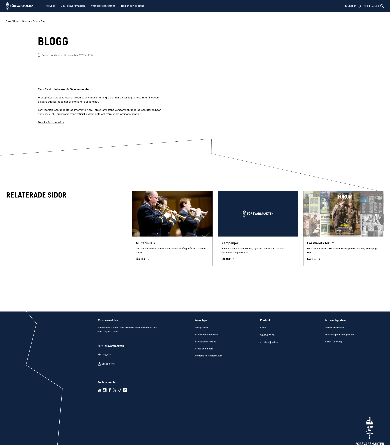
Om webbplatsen (334, 328)
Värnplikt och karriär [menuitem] (103, 6)
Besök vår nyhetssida (51, 122)
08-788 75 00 (267, 335)
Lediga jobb (201, 328)
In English (350, 6)
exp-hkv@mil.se (269, 342)
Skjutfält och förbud (205, 342)
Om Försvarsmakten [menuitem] (73, 6)
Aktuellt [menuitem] (50, 6)
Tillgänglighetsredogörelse (339, 335)
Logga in (106, 354)
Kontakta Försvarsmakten (208, 356)
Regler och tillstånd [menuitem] (132, 6)
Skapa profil (108, 364)
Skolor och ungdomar (206, 335)
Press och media (204, 349)
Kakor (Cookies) (333, 342)
